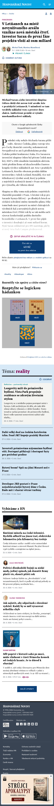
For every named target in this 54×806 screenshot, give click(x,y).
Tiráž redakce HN (9, 751)
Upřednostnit (37, 132)
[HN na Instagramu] (25, 724)
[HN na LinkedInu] (29, 724)
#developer (19, 274)
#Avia (29, 274)
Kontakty (6, 747)
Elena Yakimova (17, 598)
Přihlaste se (37, 267)
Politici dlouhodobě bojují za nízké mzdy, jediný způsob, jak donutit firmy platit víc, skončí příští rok (25, 571)
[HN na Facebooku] (21, 724)
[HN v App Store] (28, 736)
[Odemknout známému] (50, 14)
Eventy (5, 773)
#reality (8, 274)
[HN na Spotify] (32, 724)
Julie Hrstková (16, 563)
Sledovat (19, 132)
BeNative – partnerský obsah (16, 384)
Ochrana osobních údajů (31, 747)
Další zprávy (27, 689)
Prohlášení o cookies (29, 751)
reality (23, 371)
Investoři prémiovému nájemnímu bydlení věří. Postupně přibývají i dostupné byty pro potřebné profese (27, 451)
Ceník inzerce (8, 762)
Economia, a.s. (19, 710)
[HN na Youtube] (36, 724)
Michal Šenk (17, 47)
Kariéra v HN (8, 758)
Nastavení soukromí (29, 754)
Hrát (17, 318)
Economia (7, 754)
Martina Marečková (31, 47)
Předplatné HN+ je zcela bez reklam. (39, 357)
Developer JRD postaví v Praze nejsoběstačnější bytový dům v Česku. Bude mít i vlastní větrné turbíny (24, 487)
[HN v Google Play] (11, 736)
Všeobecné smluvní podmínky (33, 758)
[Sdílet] (46, 14)
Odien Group (44, 91)
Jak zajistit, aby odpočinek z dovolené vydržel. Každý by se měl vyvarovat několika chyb (25, 606)
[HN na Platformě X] (17, 724)
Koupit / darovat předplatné (13, 769)
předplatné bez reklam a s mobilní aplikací (31, 257)
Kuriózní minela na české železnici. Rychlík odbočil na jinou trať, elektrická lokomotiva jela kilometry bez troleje (27, 536)
